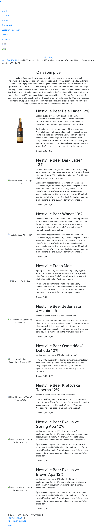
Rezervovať (7, 25)
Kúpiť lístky (48, 57)
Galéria (5, 34)
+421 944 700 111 (10, 60)
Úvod (4, 11)
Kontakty (6, 39)
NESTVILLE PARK (15, 518)
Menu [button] (4, 15)
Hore (10, 525)
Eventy (5, 20)
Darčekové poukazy (11, 30)
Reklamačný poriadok (17, 521)
